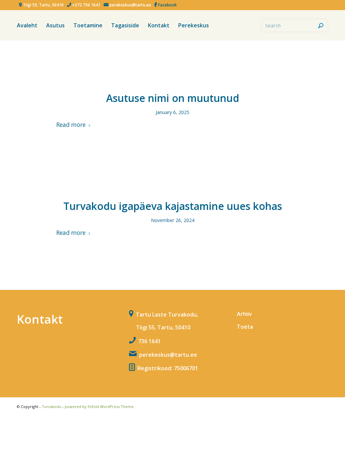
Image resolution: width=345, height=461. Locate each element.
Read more (71, 125)
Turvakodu (51, 406)
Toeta (245, 326)
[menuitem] (27, 25)
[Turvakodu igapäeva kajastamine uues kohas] (172, 180)
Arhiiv (244, 314)
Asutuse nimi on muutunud (172, 98)
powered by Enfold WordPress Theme (99, 406)
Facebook (167, 5)
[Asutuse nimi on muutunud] (172, 72)
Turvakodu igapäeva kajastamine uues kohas (172, 206)
